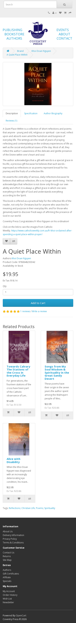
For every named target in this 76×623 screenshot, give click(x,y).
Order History (10, 595)
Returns (7, 556)
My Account (9, 591)
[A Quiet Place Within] (38, 84)
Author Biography (53, 113)
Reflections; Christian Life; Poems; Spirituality (32, 508)
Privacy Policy (10, 538)
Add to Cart (38, 303)
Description (12, 113)
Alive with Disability (13, 460)
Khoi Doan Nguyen (41, 51)
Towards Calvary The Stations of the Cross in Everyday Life (18, 371)
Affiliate (7, 577)
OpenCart (21, 615)
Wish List (7, 598)
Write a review (39, 311)
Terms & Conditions (13, 542)
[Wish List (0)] (60, 12)
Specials (7, 581)
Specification (30, 113)
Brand (20, 51)
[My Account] (54, 12)
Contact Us (8, 552)
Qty (4, 286)
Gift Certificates (11, 573)
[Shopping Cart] (65, 12)
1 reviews (25, 311)
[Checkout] (70, 12)
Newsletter (8, 602)
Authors (7, 570)
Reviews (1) (11, 120)
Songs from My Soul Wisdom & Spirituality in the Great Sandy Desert (57, 372)
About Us (8, 531)
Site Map (7, 560)
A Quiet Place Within (17, 54)
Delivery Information (13, 535)
